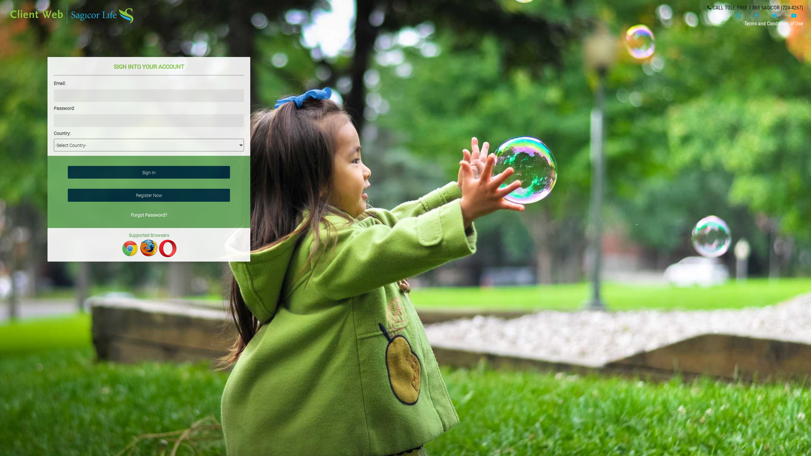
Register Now (149, 195)
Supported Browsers (149, 235)
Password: (64, 108)
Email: (60, 83)
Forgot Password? (149, 215)
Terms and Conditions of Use (773, 24)
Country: (62, 133)
